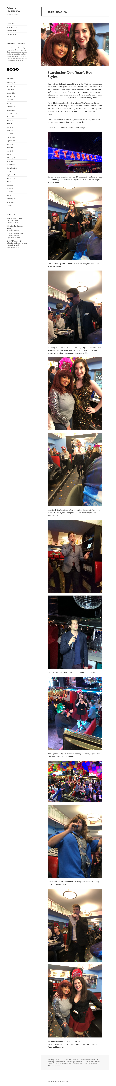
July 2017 (10, 120)
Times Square (83, 1064)
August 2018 (11, 96)
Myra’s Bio (10, 24)
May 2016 (10, 151)
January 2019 (11, 93)
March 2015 (10, 195)
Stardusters (75, 1064)
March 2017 (10, 134)
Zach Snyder (93, 1064)
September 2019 (12, 90)
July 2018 (10, 100)
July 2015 (10, 182)
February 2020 (11, 83)
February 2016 (11, 158)
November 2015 (12, 168)
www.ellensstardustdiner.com (59, 1044)
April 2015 (10, 192)
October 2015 (11, 171)
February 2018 (11, 107)
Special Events (90, 1060)
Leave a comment (54, 1066)
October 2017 (11, 117)
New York (58, 1064)
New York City (66, 1064)
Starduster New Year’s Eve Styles (70, 74)
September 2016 (12, 141)
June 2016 (10, 148)
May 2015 (10, 188)
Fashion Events (11, 31)
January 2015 (11, 202)
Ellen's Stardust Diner (61, 1062)
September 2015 (12, 175)
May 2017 (10, 127)
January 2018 (11, 110)
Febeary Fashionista (13, 9)
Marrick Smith (93, 1062)
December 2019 (12, 86)
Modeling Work (12, 27)
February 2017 (11, 137)
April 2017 (10, 130)
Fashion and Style (80, 1060)
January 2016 (11, 161)
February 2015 (11, 199)
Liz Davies (84, 1062)
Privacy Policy (11, 34)
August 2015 (11, 178)
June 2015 (10, 185)
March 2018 (10, 103)
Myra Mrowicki (67, 1060)
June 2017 (10, 124)
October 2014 (11, 205)
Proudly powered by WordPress (58, 1082)
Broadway (51, 1062)
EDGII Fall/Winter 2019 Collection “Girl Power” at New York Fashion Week (17, 243)
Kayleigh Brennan (75, 1062)
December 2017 (12, 113)
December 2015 (12, 165)
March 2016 (10, 154)
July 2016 (10, 144)
